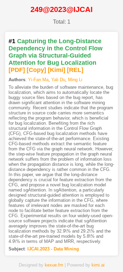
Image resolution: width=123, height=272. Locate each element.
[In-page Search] (42, 255)
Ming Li (75, 79)
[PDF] (17, 69)
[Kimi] (56, 69)
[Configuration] (81, 255)
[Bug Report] (101, 255)
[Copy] (36, 69)
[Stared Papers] (61, 255)
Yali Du (58, 79)
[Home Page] (22, 255)
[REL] (75, 69)
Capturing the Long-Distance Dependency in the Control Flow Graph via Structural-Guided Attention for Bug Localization (55, 52)
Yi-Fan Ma (38, 79)
